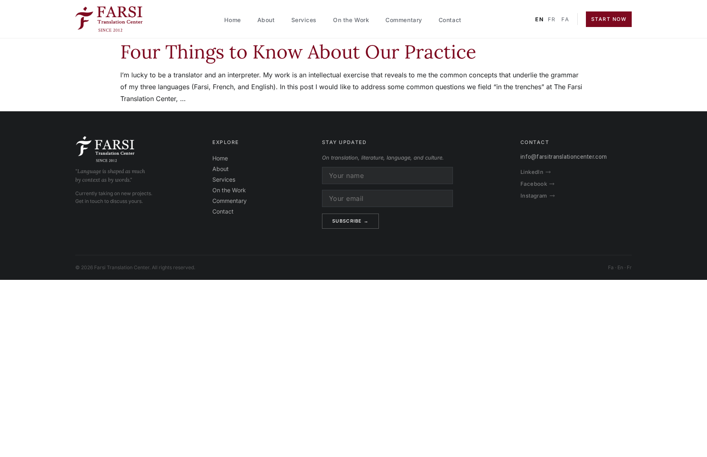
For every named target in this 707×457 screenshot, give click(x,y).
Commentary (403, 19)
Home (232, 19)
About (266, 19)
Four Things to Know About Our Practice (298, 52)
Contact (450, 19)
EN (539, 19)
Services (304, 19)
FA (565, 19)
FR (552, 19)
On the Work (351, 19)
